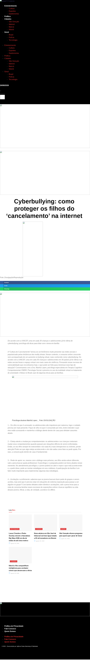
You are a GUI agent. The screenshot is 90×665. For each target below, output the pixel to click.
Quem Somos (10, 631)
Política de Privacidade (13, 626)
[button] (23, 42)
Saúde (63, 529)
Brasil (11, 35)
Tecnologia (13, 40)
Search (2, 93)
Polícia (11, 37)
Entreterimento (10, 6)
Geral (6, 32)
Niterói (11, 29)
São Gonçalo (14, 22)
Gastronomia (14, 14)
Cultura (11, 8)
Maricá (11, 27)
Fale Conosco (10, 629)
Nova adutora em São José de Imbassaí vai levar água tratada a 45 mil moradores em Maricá (45, 535)
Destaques (15, 529)
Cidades (7, 19)
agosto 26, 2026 (14, 543)
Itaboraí (12, 24)
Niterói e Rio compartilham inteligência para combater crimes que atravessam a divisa (20, 568)
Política (7, 16)
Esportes (12, 11)
